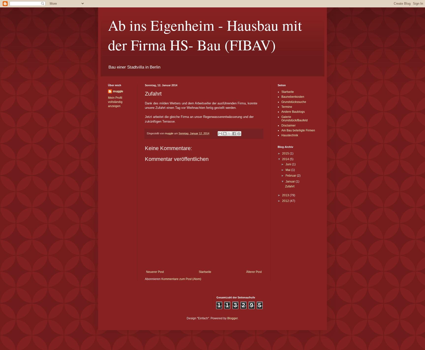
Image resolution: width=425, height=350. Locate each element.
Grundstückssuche (293, 102)
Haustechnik (289, 135)
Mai (288, 170)
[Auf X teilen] (229, 133)
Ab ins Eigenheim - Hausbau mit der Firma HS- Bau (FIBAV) (205, 35)
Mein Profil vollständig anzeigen (115, 102)
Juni (289, 164)
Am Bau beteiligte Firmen (298, 130)
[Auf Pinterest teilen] (238, 133)
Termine (286, 107)
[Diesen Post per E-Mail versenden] (220, 133)
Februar (291, 175)
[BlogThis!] (224, 133)
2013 (286, 195)
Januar (291, 181)
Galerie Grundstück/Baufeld (294, 118)
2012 (286, 201)
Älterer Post (254, 272)
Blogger (232, 318)
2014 (286, 159)
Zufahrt (289, 186)
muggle (118, 91)
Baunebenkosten (292, 96)
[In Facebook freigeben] (234, 133)
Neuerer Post (155, 272)
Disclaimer (288, 125)
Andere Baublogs (293, 111)
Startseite (205, 272)
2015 (286, 153)
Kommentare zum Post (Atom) (181, 279)
